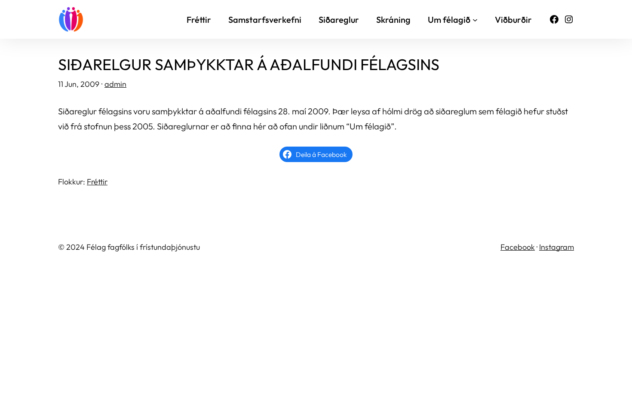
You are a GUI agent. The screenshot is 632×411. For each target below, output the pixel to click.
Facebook (517, 247)
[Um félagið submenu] (475, 19)
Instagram (556, 247)
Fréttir (97, 182)
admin (115, 84)
